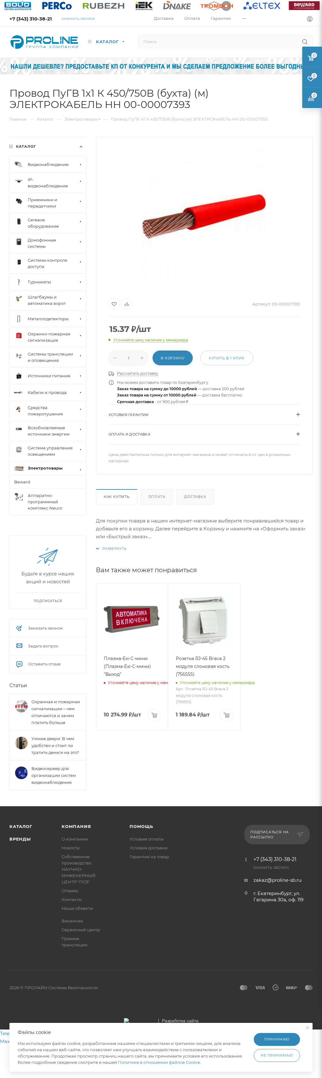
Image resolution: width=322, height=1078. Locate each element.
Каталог (20, 826)
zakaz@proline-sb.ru (277, 880)
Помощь (141, 826)
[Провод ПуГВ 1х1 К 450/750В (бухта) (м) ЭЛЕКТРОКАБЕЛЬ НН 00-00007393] (204, 216)
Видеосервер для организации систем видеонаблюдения (53, 775)
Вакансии (72, 920)
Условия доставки (149, 847)
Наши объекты (77, 908)
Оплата (156, 496)
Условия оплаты (147, 838)
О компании (75, 838)
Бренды (20, 838)
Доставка (195, 496)
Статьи (18, 685)
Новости (71, 847)
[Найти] (305, 41)
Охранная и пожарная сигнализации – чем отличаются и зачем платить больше (55, 712)
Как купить (117, 496)
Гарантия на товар (149, 856)
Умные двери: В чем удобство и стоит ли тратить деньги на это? (55, 745)
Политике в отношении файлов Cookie (159, 1062)
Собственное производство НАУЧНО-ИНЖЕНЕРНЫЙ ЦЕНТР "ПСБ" (79, 869)
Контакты (72, 899)
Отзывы (70, 890)
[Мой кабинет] (310, 20)
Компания (76, 826)
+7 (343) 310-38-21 (30, 19)
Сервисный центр (81, 929)
